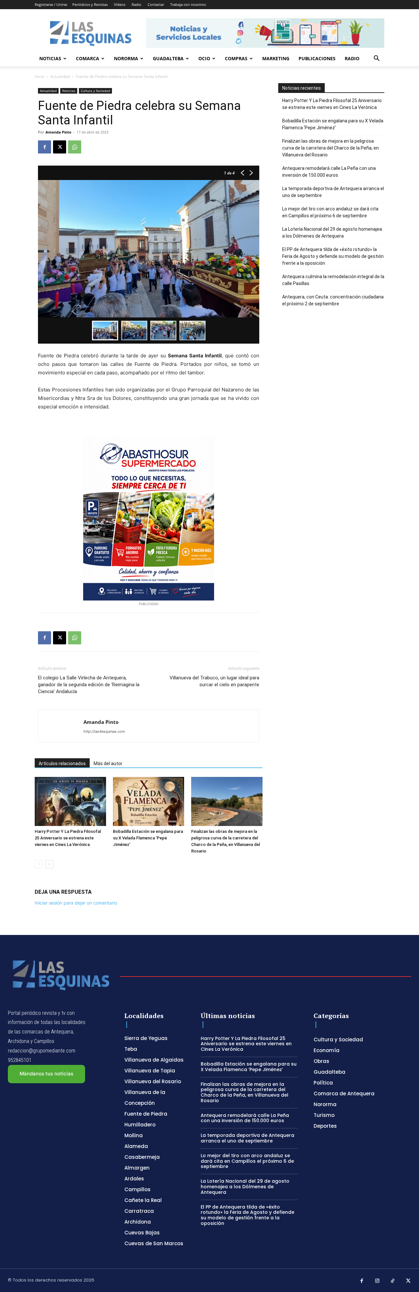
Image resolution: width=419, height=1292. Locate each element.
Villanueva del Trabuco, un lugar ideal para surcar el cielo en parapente (214, 681)
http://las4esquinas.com (104, 731)
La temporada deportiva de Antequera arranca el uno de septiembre (333, 192)
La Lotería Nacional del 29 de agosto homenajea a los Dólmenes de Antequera (332, 232)
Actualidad (60, 76)
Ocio (204, 58)
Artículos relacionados (62, 763)
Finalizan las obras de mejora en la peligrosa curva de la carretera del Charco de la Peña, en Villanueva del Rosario (330, 147)
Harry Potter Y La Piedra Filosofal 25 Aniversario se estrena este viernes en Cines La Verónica (68, 838)
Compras (236, 58)
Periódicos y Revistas (90, 4)
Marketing (275, 58)
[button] (376, 59)
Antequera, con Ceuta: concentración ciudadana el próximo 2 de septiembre (333, 300)
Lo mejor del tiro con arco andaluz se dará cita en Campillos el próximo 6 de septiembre (330, 212)
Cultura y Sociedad (95, 90)
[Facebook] (44, 146)
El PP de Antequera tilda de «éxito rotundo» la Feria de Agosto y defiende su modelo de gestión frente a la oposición (333, 256)
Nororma (126, 58)
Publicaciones (317, 58)
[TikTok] (393, 1281)
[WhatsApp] (74, 146)
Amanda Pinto (58, 132)
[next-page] (49, 864)
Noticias (50, 58)
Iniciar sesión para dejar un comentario (76, 903)
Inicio (39, 76)
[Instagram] (377, 1281)
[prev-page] (39, 864)
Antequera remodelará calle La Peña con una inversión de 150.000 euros (329, 172)
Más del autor (108, 763)
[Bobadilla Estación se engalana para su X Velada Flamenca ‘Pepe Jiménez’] (148, 801)
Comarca (87, 58)
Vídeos (119, 4)
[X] (59, 146)
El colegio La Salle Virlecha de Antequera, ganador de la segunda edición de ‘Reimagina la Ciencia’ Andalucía (88, 684)
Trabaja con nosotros (188, 4)
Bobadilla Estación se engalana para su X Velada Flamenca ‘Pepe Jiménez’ (148, 838)
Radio (136, 4)
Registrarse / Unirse (51, 4)
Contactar (156, 4)
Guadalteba (168, 58)
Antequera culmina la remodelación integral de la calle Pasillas (333, 280)
